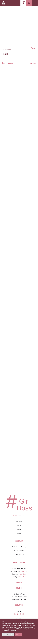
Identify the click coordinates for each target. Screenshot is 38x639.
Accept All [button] (18, 634)
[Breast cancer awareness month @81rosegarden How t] (26, 94)
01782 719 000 (19, 614)
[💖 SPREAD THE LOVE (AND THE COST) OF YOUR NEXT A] (14, 279)
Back (32, 48)
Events (19, 525)
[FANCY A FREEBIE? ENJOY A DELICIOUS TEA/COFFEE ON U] (20, 221)
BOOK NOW (19, 582)
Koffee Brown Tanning (19, 547)
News (19, 529)
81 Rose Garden (9, 63)
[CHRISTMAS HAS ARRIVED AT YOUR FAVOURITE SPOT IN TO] (7, 218)
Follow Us (32, 63)
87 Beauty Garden (19, 554)
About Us (19, 522)
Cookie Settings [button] (8, 634)
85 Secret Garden (19, 551)
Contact (19, 533)
